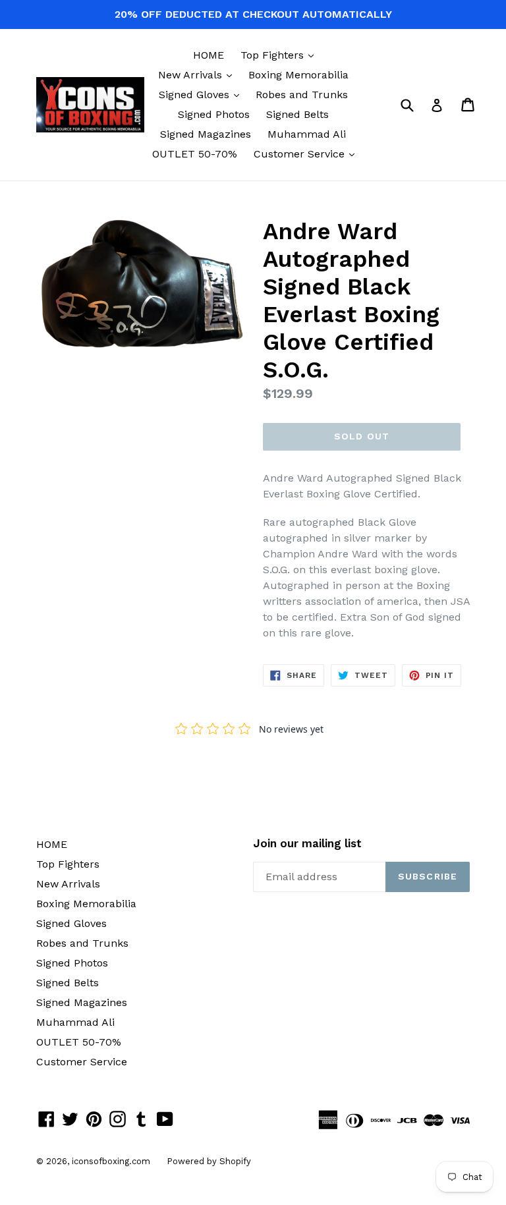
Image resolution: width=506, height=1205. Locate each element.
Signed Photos (214, 114)
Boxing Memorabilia (298, 75)
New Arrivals (198, 74)
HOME (208, 55)
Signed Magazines (205, 134)
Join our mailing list (307, 843)
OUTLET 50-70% (194, 154)
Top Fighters (280, 54)
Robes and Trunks (302, 94)
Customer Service (307, 153)
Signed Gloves (202, 94)
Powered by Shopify (209, 1161)
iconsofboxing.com (111, 1161)
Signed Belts (297, 114)
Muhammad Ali (306, 134)
